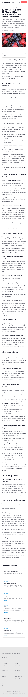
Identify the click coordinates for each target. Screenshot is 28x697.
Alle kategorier (18, 676)
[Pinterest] (4, 657)
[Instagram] (6, 657)
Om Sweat (17, 678)
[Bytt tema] (19, 2)
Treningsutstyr (5, 668)
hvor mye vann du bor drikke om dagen (14, 420)
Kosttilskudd (4, 663)
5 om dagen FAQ (13, 7)
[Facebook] (2, 657)
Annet (3, 685)
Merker (3, 683)
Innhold (5, 55)
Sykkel (16, 663)
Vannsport (17, 665)
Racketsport (4, 676)
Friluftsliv (17, 668)
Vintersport (17, 670)
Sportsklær (4, 678)
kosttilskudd (18, 555)
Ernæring (7, 7)
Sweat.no (9, 2)
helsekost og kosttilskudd (18, 548)
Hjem (4, 7)
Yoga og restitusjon (6, 670)
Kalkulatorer (4, 681)
